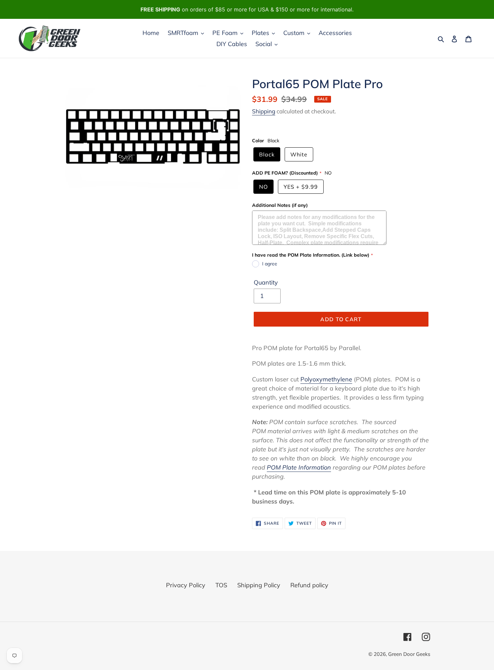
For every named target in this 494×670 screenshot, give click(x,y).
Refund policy (309, 585)
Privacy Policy (185, 585)
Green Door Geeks (409, 654)
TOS (221, 585)
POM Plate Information (299, 467)
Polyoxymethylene (326, 379)
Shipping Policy (258, 585)
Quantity (266, 282)
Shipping (263, 111)
